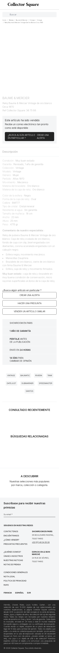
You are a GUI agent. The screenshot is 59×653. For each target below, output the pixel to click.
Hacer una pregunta (29, 303)
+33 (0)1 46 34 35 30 (41, 542)
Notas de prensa (12, 564)
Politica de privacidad (15, 581)
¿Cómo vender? (11, 540)
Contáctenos (11, 531)
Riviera (38, 375)
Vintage (11, 375)
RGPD (6, 585)
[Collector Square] (22, 4)
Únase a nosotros (13, 556)
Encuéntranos (11, 535)
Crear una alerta (30, 295)
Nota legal (9, 576)
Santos (29, 391)
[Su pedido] (51, 5)
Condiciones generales (16, 572)
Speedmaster (45, 383)
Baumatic (25, 375)
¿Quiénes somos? (12, 552)
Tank (50, 375)
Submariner (27, 383)
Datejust (11, 383)
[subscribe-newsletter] (53, 515)
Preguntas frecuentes (15, 544)
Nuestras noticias (13, 560)
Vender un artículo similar (29, 311)
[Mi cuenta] (55, 5)
